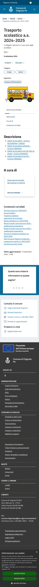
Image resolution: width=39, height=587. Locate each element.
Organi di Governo (11, 385)
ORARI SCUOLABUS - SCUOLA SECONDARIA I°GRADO (18, 142)
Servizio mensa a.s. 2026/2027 (15, 210)
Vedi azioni (18, 63)
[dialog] (19, 568)
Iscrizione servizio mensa (13, 244)
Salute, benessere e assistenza (16, 454)
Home (5, 18)
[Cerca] (34, 9)
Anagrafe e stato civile (13, 416)
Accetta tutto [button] (19, 573)
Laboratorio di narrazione (13, 218)
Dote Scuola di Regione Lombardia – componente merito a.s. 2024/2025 (17, 240)
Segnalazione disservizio (14, 534)
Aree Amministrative (12, 389)
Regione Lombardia (10, 2)
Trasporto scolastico (11, 215)
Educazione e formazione (14, 444)
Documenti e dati (11, 406)
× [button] (36, 552)
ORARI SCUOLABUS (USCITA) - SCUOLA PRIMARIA (18, 157)
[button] (19, 583)
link (9, 569)
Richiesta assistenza (12, 541)
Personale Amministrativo (14, 402)
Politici (7, 399)
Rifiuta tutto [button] (19, 578)
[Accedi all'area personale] (30, 2)
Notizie (7, 468)
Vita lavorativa (10, 423)
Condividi (8, 63)
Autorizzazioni (10, 458)
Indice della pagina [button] (13, 110)
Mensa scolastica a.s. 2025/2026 (16, 221)
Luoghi (7, 485)
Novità (12, 18)
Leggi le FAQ (9, 537)
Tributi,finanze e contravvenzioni (17, 447)
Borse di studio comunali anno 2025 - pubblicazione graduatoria (18, 224)
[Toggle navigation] (4, 9)
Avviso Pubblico (9, 213)
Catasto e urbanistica (13, 430)
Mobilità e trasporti (12, 434)
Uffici (7, 392)
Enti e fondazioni (11, 396)
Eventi (7, 488)
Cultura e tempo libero (13, 420)
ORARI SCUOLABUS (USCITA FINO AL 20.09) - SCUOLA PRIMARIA (21, 152)
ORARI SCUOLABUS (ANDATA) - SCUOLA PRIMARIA (19, 147)
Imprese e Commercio (13, 427)
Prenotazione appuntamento (15, 530)
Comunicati (9, 472)
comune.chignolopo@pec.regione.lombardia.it (18, 518)
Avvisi (20, 18)
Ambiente (8, 451)
